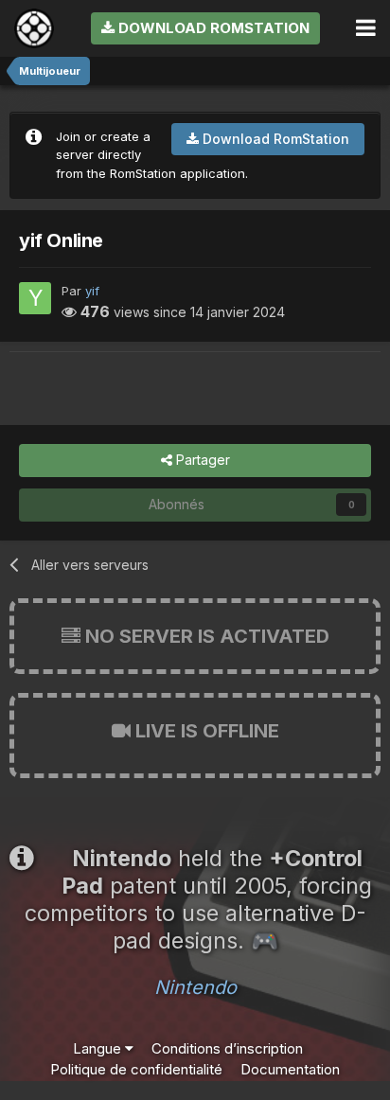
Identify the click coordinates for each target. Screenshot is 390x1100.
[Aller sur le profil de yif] (35, 298)
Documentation (290, 1069)
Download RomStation (212, 28)
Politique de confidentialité (136, 1069)
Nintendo (195, 987)
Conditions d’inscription (227, 1048)
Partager (201, 460)
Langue (99, 1048)
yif (92, 290)
